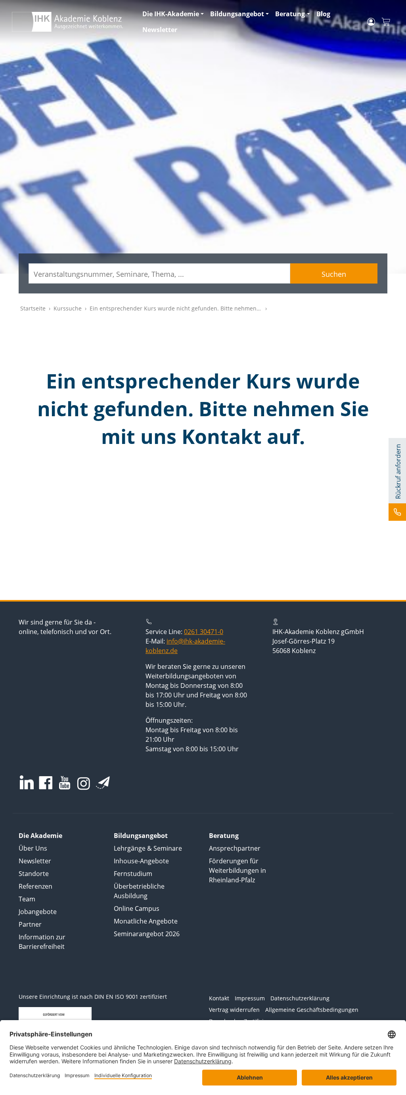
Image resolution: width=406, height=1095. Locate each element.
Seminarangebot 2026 (147, 933)
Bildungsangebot (237, 14)
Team (27, 899)
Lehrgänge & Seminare (148, 848)
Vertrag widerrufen (234, 1009)
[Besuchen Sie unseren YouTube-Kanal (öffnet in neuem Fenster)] (65, 783)
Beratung (290, 14)
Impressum (250, 998)
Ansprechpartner (234, 848)
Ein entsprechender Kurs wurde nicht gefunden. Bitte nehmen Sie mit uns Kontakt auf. (206, 308)
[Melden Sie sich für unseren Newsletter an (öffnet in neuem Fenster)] (103, 782)
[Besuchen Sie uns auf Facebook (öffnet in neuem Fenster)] (46, 783)
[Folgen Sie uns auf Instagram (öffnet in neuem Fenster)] (84, 783)
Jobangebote (38, 911)
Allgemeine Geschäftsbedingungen (311, 1009)
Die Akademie (40, 835)
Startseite (33, 308)
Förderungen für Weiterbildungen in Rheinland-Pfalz (237, 870)
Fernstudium (133, 873)
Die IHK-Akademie (170, 14)
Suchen (334, 274)
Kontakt (219, 998)
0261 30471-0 (203, 631)
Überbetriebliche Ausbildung (139, 891)
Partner (30, 924)
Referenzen (35, 886)
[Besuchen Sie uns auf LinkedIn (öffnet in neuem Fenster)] (27, 782)
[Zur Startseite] (72, 22)
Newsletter (159, 29)
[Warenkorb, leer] (385, 22)
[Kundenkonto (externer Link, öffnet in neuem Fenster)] (371, 22)
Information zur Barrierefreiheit (42, 942)
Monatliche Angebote (146, 921)
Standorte (34, 873)
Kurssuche (68, 308)
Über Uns (33, 848)
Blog (323, 14)
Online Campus (136, 908)
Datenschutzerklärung (299, 998)
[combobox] (159, 273)
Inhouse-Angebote (141, 861)
